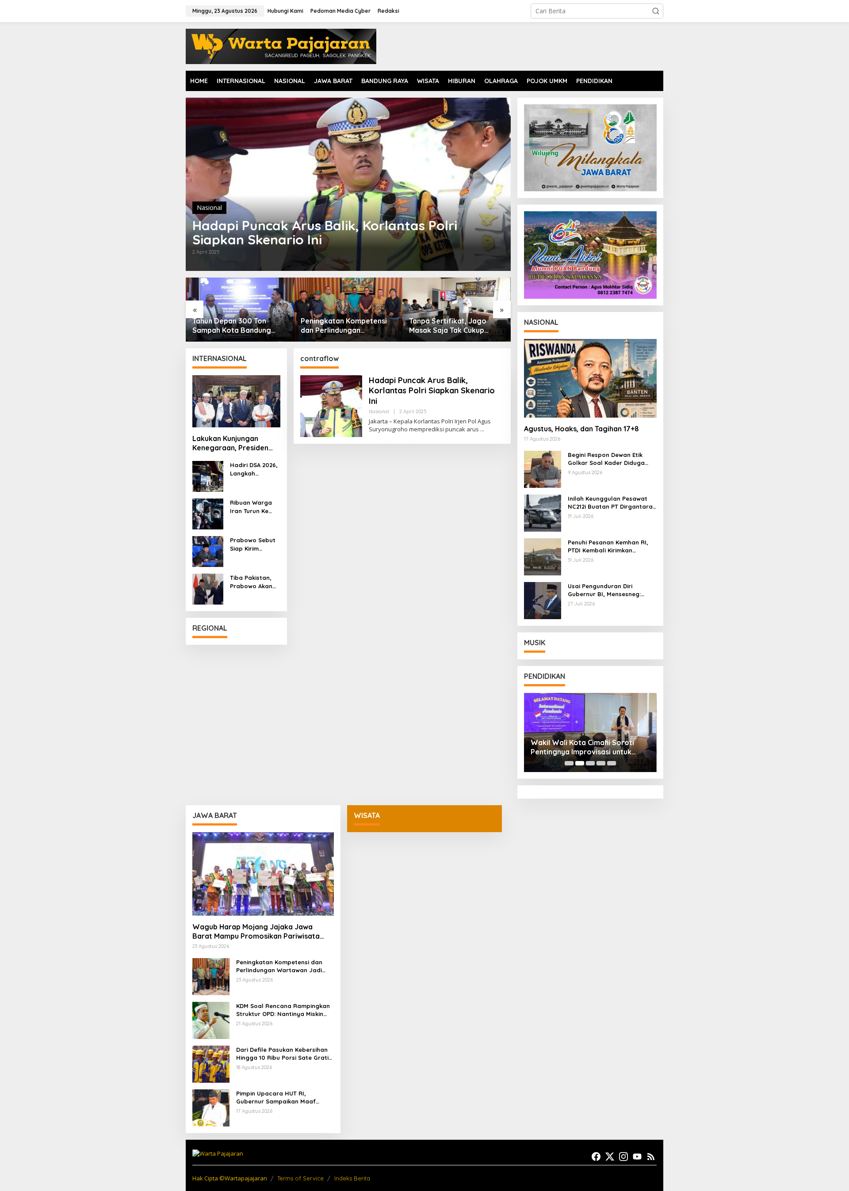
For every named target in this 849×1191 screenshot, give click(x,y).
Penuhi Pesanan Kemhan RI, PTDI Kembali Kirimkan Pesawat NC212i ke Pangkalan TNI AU (611, 546)
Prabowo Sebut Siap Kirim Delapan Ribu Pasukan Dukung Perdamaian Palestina (254, 544)
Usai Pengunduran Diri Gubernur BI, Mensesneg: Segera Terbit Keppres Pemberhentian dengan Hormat (604, 590)
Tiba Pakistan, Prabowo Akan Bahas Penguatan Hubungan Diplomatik (251, 582)
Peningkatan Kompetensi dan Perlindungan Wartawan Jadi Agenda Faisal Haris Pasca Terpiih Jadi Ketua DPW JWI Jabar (238, 325)
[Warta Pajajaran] (281, 46)
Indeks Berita (352, 1178)
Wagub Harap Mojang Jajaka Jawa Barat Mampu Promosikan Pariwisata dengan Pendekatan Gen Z (256, 931)
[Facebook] (596, 1156)
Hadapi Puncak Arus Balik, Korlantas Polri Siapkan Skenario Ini (324, 232)
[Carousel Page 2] (579, 763)
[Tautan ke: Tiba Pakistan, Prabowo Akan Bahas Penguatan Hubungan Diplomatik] (207, 588)
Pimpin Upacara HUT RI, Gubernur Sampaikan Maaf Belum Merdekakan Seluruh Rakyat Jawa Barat (276, 1097)
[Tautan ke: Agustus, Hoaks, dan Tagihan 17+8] (590, 378)
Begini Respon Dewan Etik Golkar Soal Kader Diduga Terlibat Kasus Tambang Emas (612, 459)
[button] (655, 11)
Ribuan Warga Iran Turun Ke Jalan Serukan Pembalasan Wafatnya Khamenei (251, 506)
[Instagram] (623, 1156)
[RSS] (651, 1156)
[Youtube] (637, 1156)
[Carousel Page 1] (569, 763)
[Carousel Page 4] (601, 763)
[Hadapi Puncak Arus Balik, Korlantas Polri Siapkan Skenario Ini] (482, 429)
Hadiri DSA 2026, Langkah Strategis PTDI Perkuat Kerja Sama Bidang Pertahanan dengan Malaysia (254, 469)
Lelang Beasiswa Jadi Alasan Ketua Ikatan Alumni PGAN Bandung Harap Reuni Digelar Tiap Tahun (455, 325)
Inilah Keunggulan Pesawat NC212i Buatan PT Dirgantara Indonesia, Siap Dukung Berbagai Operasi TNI (610, 502)
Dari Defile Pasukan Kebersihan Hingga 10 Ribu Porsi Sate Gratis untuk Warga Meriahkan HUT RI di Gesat (284, 1054)
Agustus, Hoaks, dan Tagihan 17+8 (581, 428)
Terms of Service (300, 1178)
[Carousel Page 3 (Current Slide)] (590, 763)
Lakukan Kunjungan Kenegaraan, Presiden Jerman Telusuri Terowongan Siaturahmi (233, 443)
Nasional (209, 207)
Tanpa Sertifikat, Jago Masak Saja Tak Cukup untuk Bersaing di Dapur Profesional (342, 325)
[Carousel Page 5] (611, 763)
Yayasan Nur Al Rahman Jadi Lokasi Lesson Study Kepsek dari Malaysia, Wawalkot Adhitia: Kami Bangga (588, 747)
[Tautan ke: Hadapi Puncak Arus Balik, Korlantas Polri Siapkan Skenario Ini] (348, 184)
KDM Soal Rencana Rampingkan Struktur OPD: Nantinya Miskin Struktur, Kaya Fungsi (283, 1010)
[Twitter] (610, 1156)
